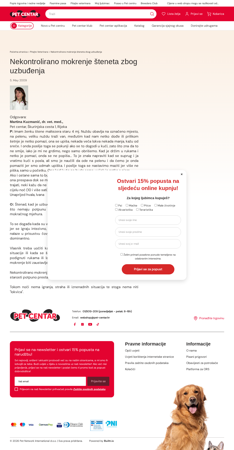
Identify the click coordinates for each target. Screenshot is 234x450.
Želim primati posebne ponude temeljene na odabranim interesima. (149, 256)
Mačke (132, 205)
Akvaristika (125, 210)
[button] (181, 174)
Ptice (147, 205)
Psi (120, 205)
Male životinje (166, 205)
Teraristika (146, 210)
